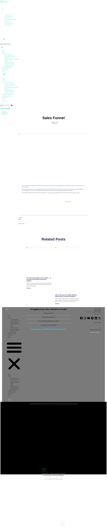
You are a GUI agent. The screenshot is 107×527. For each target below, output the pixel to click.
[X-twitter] (99, 318)
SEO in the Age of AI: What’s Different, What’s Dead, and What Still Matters (66, 295)
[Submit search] (11, 105)
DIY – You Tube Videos (7, 68)
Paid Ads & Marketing (9, 54)
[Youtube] (88, 318)
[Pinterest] (92, 318)
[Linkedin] (95, 318)
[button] (14, 355)
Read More (28, 288)
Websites (6, 60)
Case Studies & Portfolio (7, 66)
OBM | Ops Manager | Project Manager (11, 59)
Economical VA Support (9, 57)
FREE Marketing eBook (9, 62)
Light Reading (5, 69)
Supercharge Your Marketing (10, 63)
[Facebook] (81, 318)
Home (4, 50)
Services (4, 53)
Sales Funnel (5, 114)
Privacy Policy (44, 405)
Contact (99, 315)
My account (43, 408)
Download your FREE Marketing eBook (48, 329)
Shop (3, 71)
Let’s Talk (4, 72)
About (4, 51)
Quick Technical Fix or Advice (10, 56)
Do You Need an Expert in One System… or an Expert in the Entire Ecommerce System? (38, 279)
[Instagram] (85, 318)
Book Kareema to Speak (9, 65)
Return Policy (44, 407)
